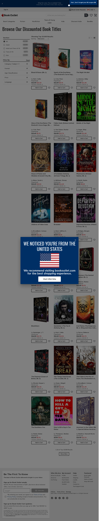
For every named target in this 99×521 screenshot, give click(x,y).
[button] (83, 2)
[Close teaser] (69, 5)
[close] (75, 240)
